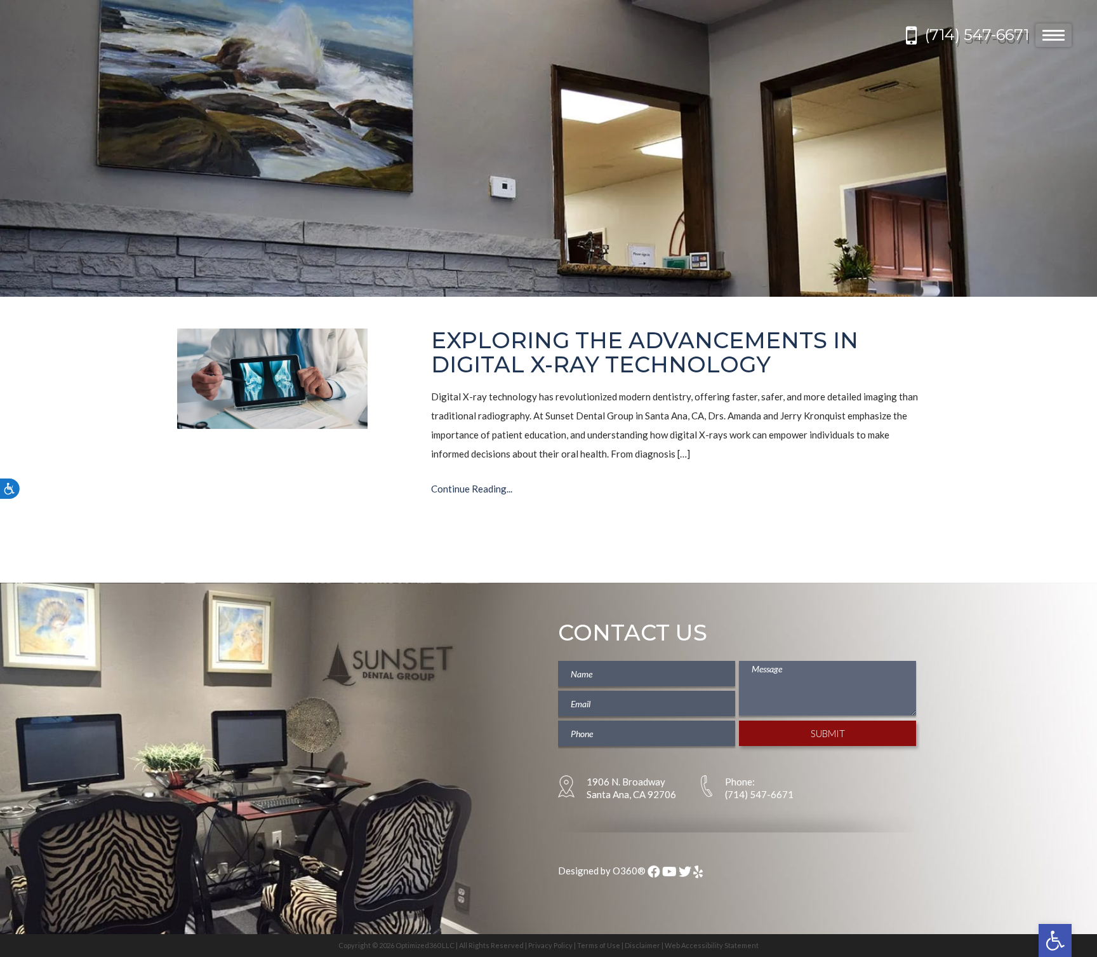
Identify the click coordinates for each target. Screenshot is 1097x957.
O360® (629, 870)
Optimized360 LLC (425, 945)
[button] (1055, 940)
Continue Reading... (471, 488)
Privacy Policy (550, 945)
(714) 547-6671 (977, 34)
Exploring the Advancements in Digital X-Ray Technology (644, 353)
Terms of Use (598, 945)
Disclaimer (642, 945)
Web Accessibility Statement (712, 945)
